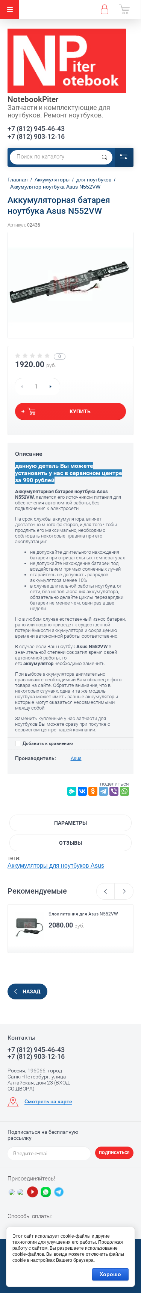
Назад (31, 991)
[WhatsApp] (124, 791)
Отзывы (70, 843)
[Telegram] (103, 791)
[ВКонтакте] (82, 791)
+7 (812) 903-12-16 (36, 136)
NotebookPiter (33, 99)
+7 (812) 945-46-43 (36, 128)
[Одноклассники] (92, 791)
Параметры (70, 823)
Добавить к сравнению (47, 743)
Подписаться (114, 1152)
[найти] (104, 157)
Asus (76, 758)
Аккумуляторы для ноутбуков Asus (56, 865)
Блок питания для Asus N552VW (83, 914)
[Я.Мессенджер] (71, 791)
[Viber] (113, 791)
